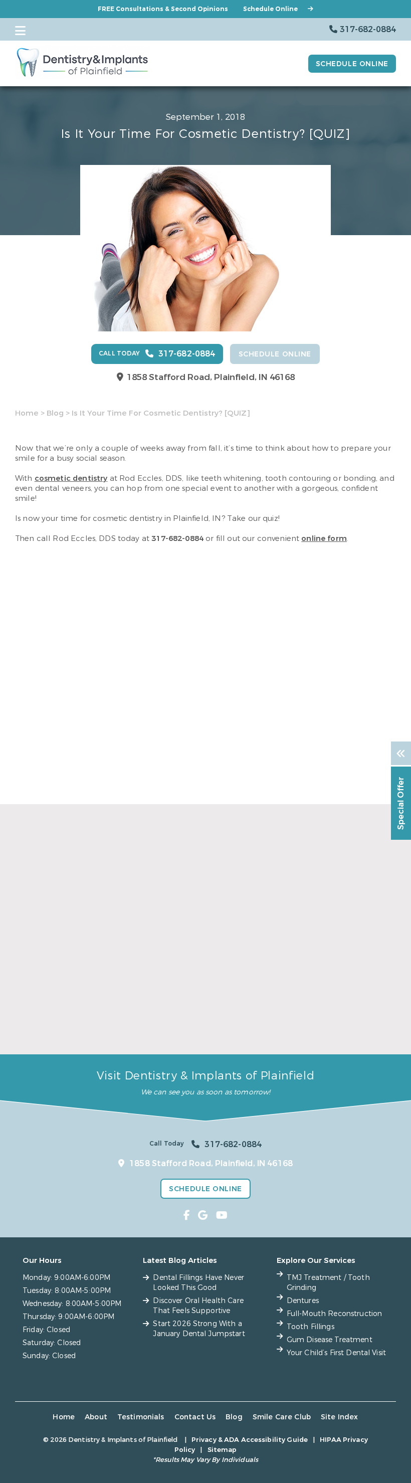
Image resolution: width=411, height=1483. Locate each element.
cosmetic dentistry (71, 478)
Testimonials (140, 1417)
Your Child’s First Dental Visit (336, 1353)
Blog (55, 413)
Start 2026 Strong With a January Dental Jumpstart (332, 1018)
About (96, 1417)
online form (324, 538)
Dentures (303, 1301)
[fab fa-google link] (203, 1215)
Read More (34, 1039)
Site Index (339, 1417)
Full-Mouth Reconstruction (334, 1314)
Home (27, 413)
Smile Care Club (282, 1417)
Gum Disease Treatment (329, 1340)
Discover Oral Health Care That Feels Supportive (199, 1018)
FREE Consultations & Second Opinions (163, 9)
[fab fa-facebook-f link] (186, 1215)
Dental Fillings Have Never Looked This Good (67, 1018)
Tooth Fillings (310, 1327)
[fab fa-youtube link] (222, 1215)
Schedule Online (270, 9)
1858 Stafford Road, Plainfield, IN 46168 (211, 377)
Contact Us (195, 1417)
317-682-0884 (177, 538)
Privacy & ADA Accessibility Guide (249, 1439)
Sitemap (222, 1449)
